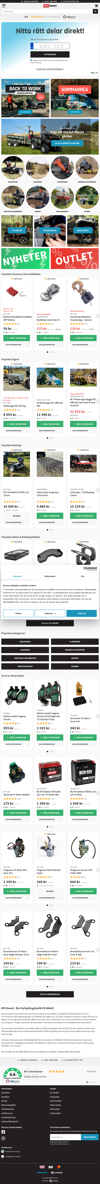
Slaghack (25, 650)
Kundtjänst (5, 1092)
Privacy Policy (54, 1144)
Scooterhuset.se (71, 1043)
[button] (50, 17)
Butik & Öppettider (8, 1105)
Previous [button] (2, 316)
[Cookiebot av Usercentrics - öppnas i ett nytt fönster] (85, 569)
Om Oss (4, 1100)
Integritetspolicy (7, 1109)
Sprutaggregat (25, 666)
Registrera (90, 1137)
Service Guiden (55, 1100)
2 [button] (50, 352)
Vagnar (74, 666)
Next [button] (98, 316)
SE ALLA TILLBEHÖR (49, 623)
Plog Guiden (55, 1096)
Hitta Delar (50, 54)
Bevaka (16, 515)
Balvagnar (25, 641)
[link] (50, 1075)
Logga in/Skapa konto (9, 1121)
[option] (16, 313)
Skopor (74, 658)
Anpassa (48, 613)
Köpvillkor (5, 1096)
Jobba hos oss (6, 1113)
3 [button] (52, 352)
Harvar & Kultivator (75, 650)
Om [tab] (82, 576)
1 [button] (47, 352)
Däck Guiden (55, 1109)
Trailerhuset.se (52, 1043)
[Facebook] (25, 1132)
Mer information (13, 344)
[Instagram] (25, 1138)
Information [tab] (50, 576)
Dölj (93, 72)
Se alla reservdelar (50, 994)
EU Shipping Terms (8, 1117)
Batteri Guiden (55, 1105)
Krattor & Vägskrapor (25, 658)
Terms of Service (64, 1144)
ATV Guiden (54, 1092)
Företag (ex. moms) (12, 1156)
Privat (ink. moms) (12, 1151)
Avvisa (18, 613)
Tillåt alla (82, 613)
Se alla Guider (55, 1113)
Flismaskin (75, 641)
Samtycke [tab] (17, 576)
